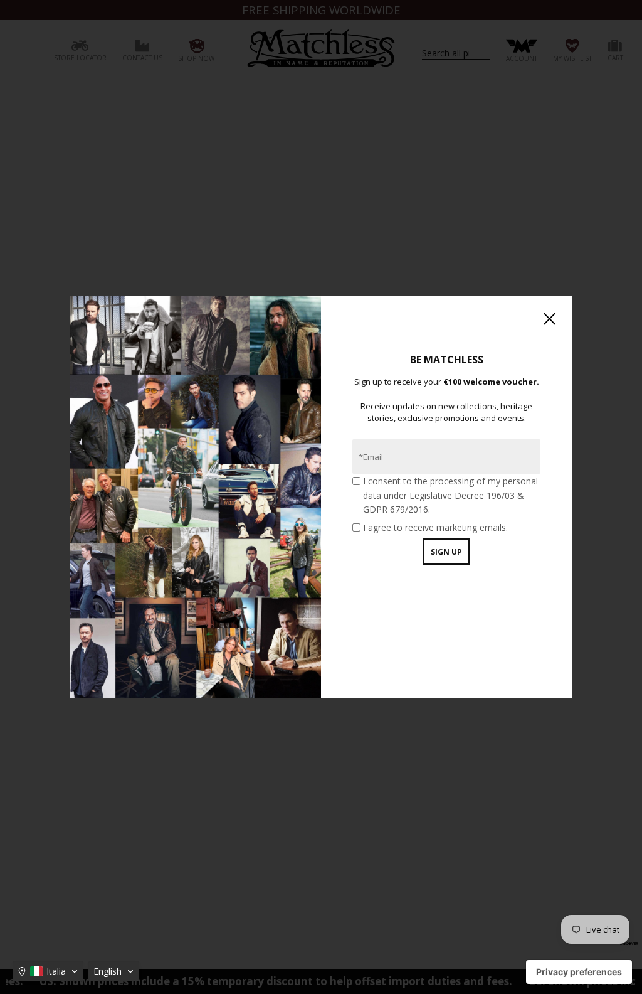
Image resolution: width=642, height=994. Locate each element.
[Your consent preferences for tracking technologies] (579, 972)
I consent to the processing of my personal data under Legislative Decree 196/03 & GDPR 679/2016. (450, 495)
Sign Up (446, 552)
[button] (48, 971)
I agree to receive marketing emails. (435, 527)
